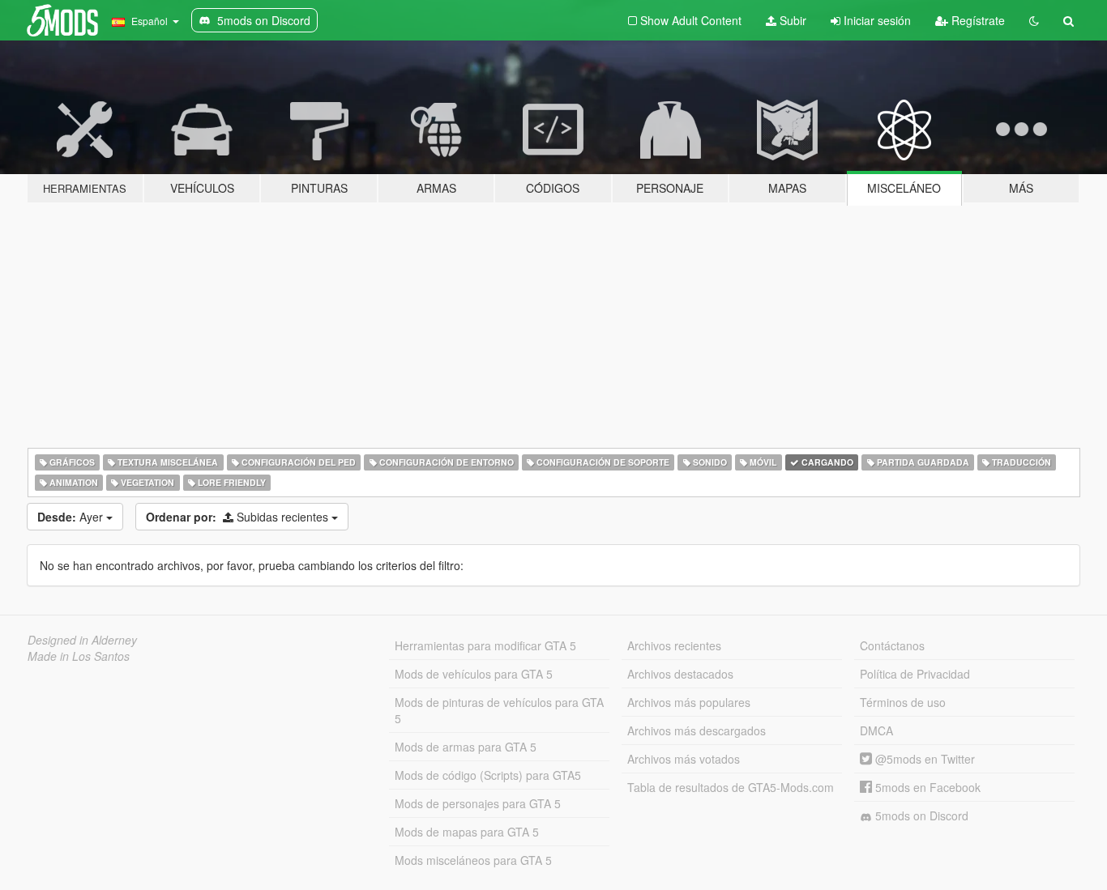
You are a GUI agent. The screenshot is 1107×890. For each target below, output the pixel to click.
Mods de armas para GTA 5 (465, 747)
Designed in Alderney (82, 640)
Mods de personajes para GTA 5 (478, 803)
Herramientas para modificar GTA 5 (485, 645)
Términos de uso (903, 702)
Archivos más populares (688, 702)
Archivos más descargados (696, 730)
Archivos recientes (674, 645)
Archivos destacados (680, 674)
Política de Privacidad (915, 674)
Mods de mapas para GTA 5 (467, 832)
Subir (791, 20)
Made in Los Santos (79, 656)
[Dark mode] (1034, 20)
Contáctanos (892, 645)
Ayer (71, 517)
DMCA (876, 730)
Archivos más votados (683, 759)
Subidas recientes (238, 517)
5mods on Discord (920, 815)
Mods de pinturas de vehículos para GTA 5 (499, 710)
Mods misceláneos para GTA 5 (473, 860)
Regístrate (976, 20)
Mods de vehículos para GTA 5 (474, 674)
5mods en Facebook (926, 787)
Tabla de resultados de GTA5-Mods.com (730, 787)
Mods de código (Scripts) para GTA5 (488, 775)
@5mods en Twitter (923, 759)
